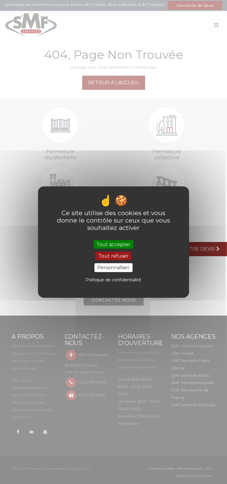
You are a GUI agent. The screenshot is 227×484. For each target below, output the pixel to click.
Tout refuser (113, 256)
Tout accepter (113, 244)
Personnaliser (113, 267)
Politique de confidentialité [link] (113, 279)
